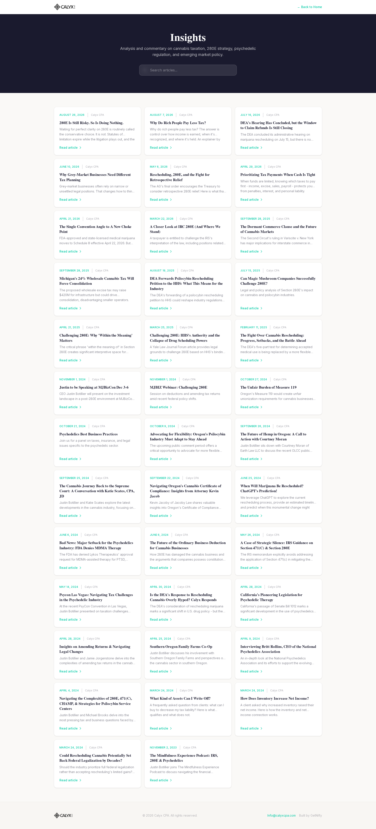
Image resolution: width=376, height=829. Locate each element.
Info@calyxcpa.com (281, 815)
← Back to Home (309, 7)
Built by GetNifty (310, 815)
